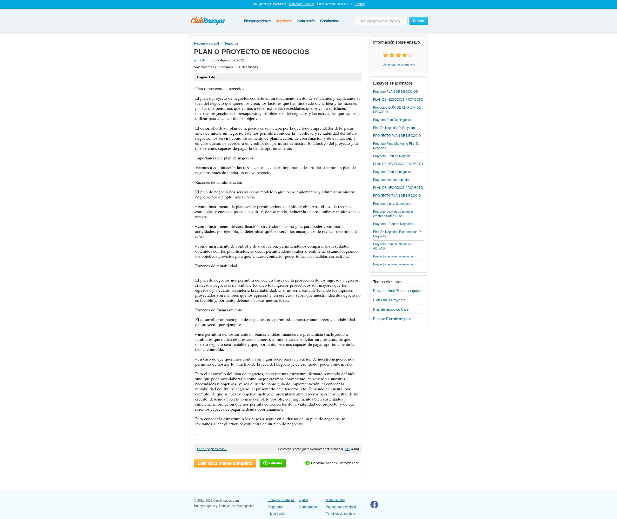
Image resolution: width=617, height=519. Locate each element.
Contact (360, 4)
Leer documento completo (225, 463)
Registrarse (284, 21)
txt (347, 449)
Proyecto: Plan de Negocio (391, 156)
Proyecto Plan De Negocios (392, 120)
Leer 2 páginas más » (212, 449)
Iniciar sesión (306, 21)
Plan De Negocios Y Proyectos (394, 128)
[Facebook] (374, 507)
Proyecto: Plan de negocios (392, 172)
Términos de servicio (340, 513)
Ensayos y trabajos (257, 21)
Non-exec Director (301, 4)
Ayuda (303, 500)
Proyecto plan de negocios (391, 180)
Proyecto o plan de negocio (392, 203)
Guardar (275, 463)
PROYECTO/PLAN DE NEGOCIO (397, 195)
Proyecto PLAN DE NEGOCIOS (395, 91)
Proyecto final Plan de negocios (398, 291)
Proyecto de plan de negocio (393, 256)
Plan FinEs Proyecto (389, 300)
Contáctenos (329, 21)
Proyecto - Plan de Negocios (393, 224)
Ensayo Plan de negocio (392, 319)
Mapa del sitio (335, 500)
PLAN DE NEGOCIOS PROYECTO (398, 99)
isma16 (199, 60)
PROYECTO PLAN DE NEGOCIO (397, 136)
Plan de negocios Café (391, 309)
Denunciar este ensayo (398, 64)
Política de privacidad (341, 507)
